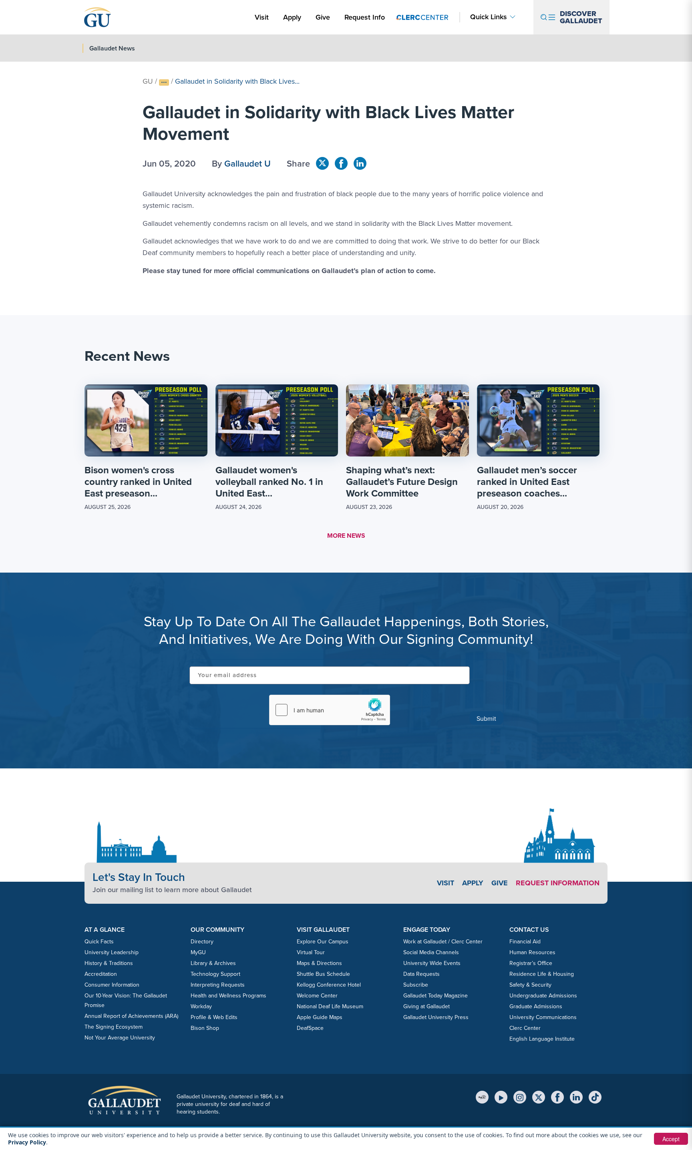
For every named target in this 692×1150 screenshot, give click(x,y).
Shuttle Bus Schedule (323, 974)
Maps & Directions (319, 963)
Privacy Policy (27, 1142)
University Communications (543, 1017)
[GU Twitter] (322, 163)
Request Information (557, 883)
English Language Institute (542, 1039)
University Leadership (111, 952)
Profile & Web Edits (214, 1017)
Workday (201, 1006)
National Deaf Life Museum (330, 1006)
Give (323, 17)
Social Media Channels (431, 952)
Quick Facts (99, 941)
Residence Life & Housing (541, 974)
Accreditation (100, 974)
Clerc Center (525, 1028)
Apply (293, 17)
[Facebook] (557, 1097)
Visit (262, 17)
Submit (486, 718)
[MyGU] (482, 1097)
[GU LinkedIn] (360, 163)
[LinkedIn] (576, 1097)
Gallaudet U (247, 163)
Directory (202, 941)
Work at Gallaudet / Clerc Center (443, 941)
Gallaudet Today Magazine (435, 995)
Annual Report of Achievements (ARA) (131, 1016)
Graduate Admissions (535, 1006)
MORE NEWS (346, 535)
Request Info (364, 17)
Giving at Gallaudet (426, 1006)
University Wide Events (432, 963)
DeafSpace (310, 1028)
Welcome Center (317, 995)
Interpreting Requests (218, 985)
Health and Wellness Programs (228, 995)
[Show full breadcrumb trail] (164, 82)
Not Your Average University (119, 1037)
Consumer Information (111, 985)
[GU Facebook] (341, 163)
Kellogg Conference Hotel (329, 985)
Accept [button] (671, 1139)
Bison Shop (205, 1028)
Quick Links (488, 17)
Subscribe (415, 985)
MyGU (198, 952)
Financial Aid (525, 941)
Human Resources (532, 952)
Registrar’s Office (530, 963)
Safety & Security (530, 985)
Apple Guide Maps (319, 1017)
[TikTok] (595, 1097)
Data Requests (421, 974)
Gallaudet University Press (436, 1017)
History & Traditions (108, 963)
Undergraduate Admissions (543, 995)
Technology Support (215, 974)
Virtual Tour (311, 952)
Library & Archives (213, 963)
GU (148, 81)
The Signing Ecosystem (113, 1027)
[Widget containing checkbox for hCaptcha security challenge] (329, 710)
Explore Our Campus (322, 941)
